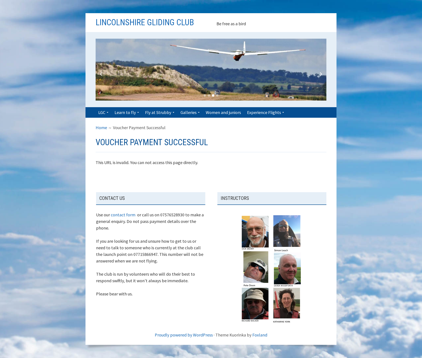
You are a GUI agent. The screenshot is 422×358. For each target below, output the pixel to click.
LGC (101, 112)
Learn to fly (125, 112)
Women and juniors (223, 112)
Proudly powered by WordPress (184, 335)
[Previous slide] (101, 74)
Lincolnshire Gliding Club (145, 22)
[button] (205, 95)
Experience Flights (264, 112)
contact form (123, 214)
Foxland (259, 335)
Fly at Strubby (158, 112)
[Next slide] (321, 74)
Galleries (188, 112)
